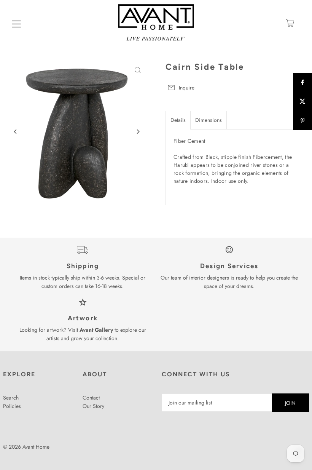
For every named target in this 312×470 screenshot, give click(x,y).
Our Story (93, 406)
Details (178, 120)
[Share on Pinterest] (302, 120)
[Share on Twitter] (302, 101)
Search (11, 397)
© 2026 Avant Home (26, 447)
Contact (91, 397)
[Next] (137, 131)
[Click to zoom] (137, 70)
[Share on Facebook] (302, 82)
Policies (12, 406)
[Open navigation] (16, 23)
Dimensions (208, 120)
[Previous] (15, 131)
